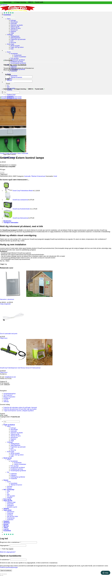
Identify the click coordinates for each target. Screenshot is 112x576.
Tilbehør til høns (15, 28)
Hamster (9, 486)
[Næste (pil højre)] (2, 575)
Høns (8, 19)
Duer (12, 49)
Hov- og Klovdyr (9, 82)
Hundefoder (14, 53)
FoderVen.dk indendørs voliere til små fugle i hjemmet (20, 407)
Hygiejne (13, 31)
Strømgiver (10, 505)
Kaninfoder (13, 75)
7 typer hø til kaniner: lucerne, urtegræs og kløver (19, 410)
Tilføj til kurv (4, 174)
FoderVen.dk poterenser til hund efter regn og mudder (20, 409)
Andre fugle (10, 44)
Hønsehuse (14, 30)
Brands (6, 524)
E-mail (7, 79)
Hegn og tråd (8, 500)
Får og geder (11, 496)
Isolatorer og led (12, 507)
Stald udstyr (8, 510)
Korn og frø (7, 499)
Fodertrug (10, 513)
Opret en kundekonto (6, 570)
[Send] (4, 94)
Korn (11, 41)
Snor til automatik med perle (8, 333)
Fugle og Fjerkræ (9, 17)
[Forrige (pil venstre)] (0, 575)
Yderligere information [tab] (11, 222)
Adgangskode (5, 545)
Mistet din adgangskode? (8, 552)
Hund (8, 52)
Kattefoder (13, 66)
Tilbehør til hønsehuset (38, 176)
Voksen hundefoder (20, 56)
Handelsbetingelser (10, 393)
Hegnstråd (10, 504)
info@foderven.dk (10, 377)
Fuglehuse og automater (18, 39)
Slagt (12, 33)
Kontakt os (7, 398)
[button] (7, 15)
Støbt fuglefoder (15, 38)
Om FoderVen (8, 395)
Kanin (9, 481)
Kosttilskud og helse (16, 61)
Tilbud (6, 527)
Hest (8, 491)
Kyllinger (13, 20)
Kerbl (55, 176)
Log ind (11, 549)
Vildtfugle (10, 34)
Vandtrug (10, 515)
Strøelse (9, 90)
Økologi (6, 526)
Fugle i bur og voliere (17, 47)
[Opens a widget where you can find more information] (105, 573)
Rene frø (13, 42)
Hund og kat (8, 50)
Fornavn (8, 74)
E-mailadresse (5, 559)
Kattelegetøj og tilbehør (17, 477)
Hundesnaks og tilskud (17, 60)
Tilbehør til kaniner (16, 77)
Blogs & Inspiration (9, 397)
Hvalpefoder (18, 55)
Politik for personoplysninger (9, 567)
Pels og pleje (14, 58)
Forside (2, 153)
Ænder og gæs (15, 45)
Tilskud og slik (14, 26)
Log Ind (6, 400)
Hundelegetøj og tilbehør (18, 63)
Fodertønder (11, 518)
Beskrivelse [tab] (7, 221)
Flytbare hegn (11, 94)
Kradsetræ (13, 71)
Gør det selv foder (12, 516)
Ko (8, 85)
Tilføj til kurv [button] (3, 338)
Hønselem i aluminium (7, 299)
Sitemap (6, 401)
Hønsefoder (14, 22)
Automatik (13, 23)
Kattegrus (13, 475)
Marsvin (9, 80)
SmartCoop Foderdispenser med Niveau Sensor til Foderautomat (20, 368)
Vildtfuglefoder (15, 36)
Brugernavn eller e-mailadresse (10, 542)
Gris (8, 87)
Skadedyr (7, 523)
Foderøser (10, 519)
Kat (8, 472)
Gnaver (6, 72)
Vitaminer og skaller (16, 25)
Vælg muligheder (5, 304)
